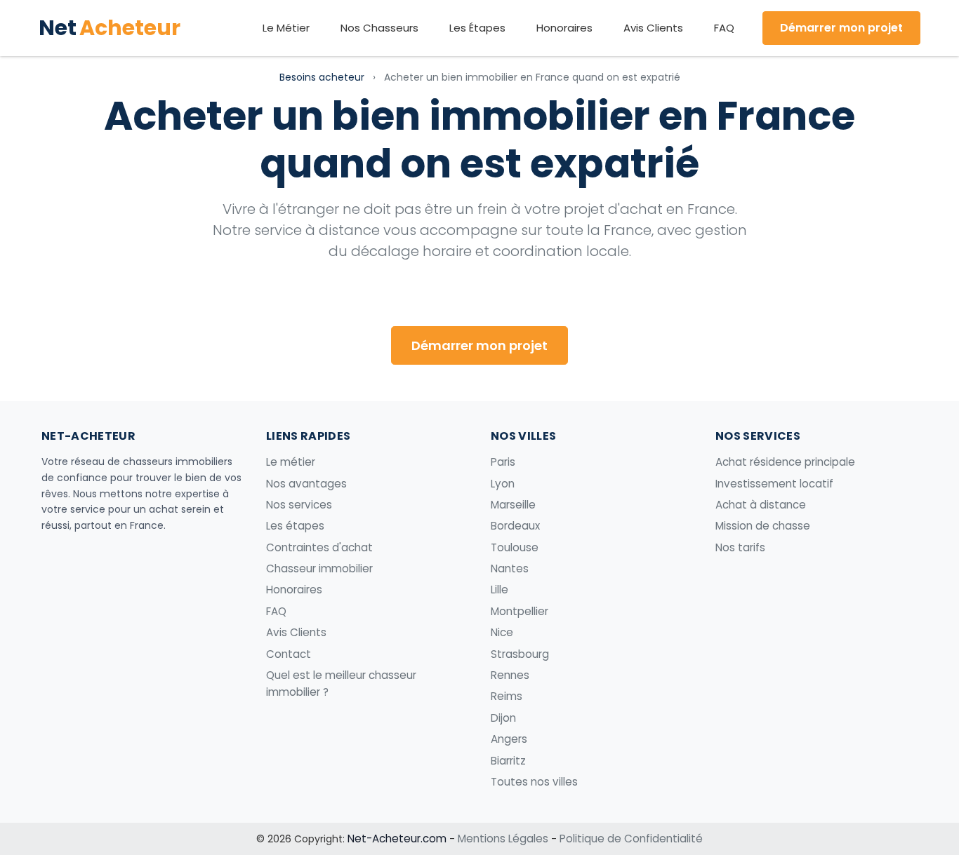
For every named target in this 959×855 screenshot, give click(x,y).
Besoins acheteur (321, 77)
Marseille (513, 504)
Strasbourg (520, 654)
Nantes (510, 568)
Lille (499, 589)
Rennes (510, 675)
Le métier (290, 462)
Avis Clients (653, 27)
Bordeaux (515, 525)
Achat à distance (760, 504)
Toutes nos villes (534, 781)
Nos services (299, 504)
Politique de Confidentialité (631, 838)
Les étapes (295, 525)
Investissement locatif (774, 483)
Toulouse (514, 547)
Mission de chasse (762, 525)
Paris (503, 462)
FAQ (724, 27)
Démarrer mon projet (841, 28)
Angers (509, 739)
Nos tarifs (740, 547)
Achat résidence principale (785, 462)
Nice (502, 632)
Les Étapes (477, 27)
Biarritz (508, 760)
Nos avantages (306, 483)
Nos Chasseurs (379, 27)
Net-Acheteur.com (397, 838)
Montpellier (519, 611)
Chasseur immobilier (319, 568)
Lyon (503, 483)
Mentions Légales (503, 838)
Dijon (503, 718)
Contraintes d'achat (319, 547)
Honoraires (564, 27)
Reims (506, 696)
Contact (288, 654)
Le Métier (286, 27)
